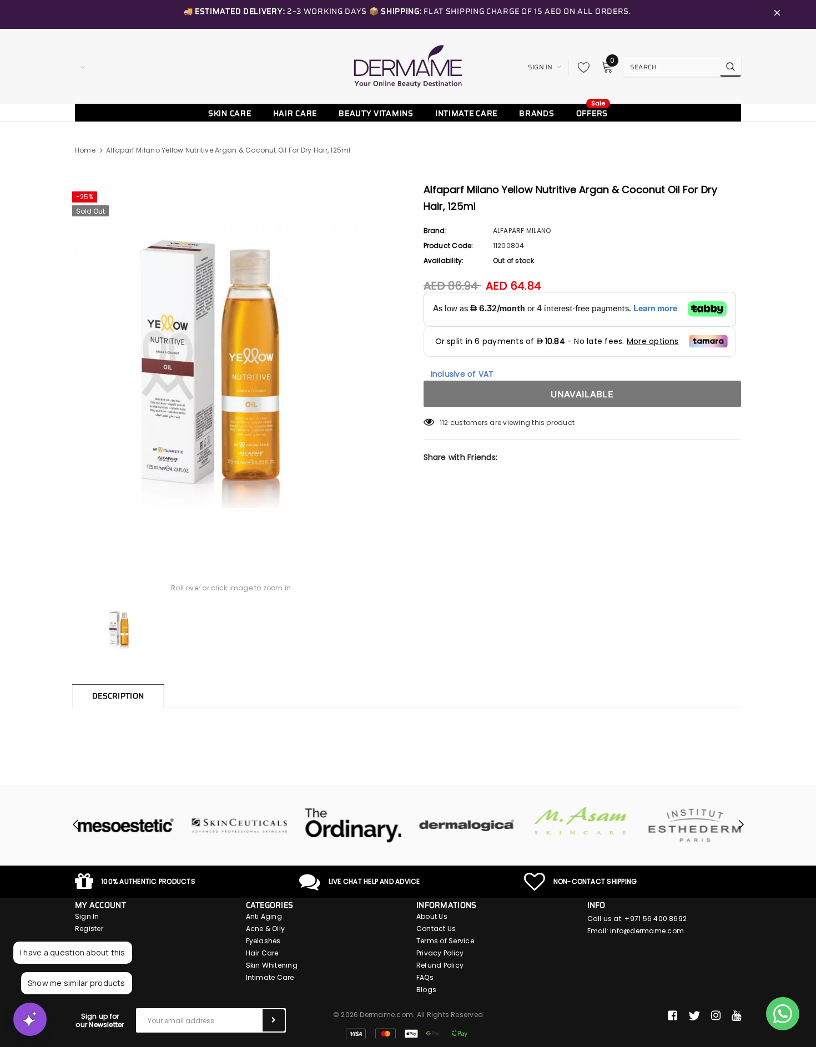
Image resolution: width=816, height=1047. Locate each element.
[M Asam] (578, 821)
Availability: (444, 260)
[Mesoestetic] (123, 825)
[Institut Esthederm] (692, 825)
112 (444, 422)
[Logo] (408, 66)
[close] (777, 14)
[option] (231, 364)
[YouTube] (736, 1016)
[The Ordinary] (351, 825)
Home (85, 150)
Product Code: (449, 245)
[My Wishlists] (581, 67)
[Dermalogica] (464, 825)
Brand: (435, 230)
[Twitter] (694, 1016)
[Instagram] (716, 1016)
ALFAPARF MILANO (522, 230)
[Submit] (274, 1020)
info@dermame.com (647, 930)
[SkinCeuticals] (237, 825)
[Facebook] (672, 1016)
